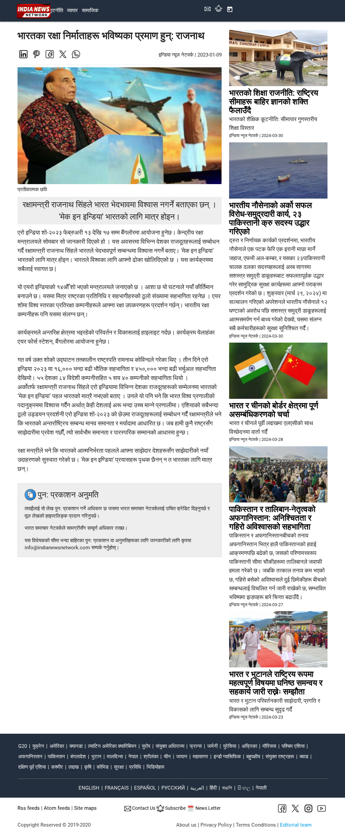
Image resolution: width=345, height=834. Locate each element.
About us (186, 825)
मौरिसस (269, 746)
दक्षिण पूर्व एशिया (32, 767)
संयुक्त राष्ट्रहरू (279, 757)
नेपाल (133, 757)
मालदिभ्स (115, 757)
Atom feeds (57, 808)
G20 (22, 746)
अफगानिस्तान (30, 757)
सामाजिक (90, 10)
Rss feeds (29, 808)
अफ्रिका (249, 746)
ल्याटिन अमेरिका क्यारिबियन (112, 746)
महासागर (200, 757)
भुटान (96, 757)
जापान (181, 757)
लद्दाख (73, 767)
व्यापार (72, 10)
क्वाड (304, 757)
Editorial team (296, 825)
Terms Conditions (256, 825)
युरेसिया (229, 746)
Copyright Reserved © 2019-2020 (54, 825)
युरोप (146, 746)
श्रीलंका (151, 757)
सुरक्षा (119, 767)
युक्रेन (38, 746)
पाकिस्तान (56, 757)
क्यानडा (76, 746)
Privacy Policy (216, 825)
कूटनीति (56, 10)
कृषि (87, 767)
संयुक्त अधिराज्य (170, 746)
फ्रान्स (196, 746)
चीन (167, 757)
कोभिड (102, 767)
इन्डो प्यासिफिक (227, 757)
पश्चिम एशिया (293, 746)
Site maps (85, 808)
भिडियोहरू (155, 767)
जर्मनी (212, 746)
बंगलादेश (78, 757)
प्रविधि (135, 767)
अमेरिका (57, 746)
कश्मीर (57, 767)
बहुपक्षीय (253, 757)
